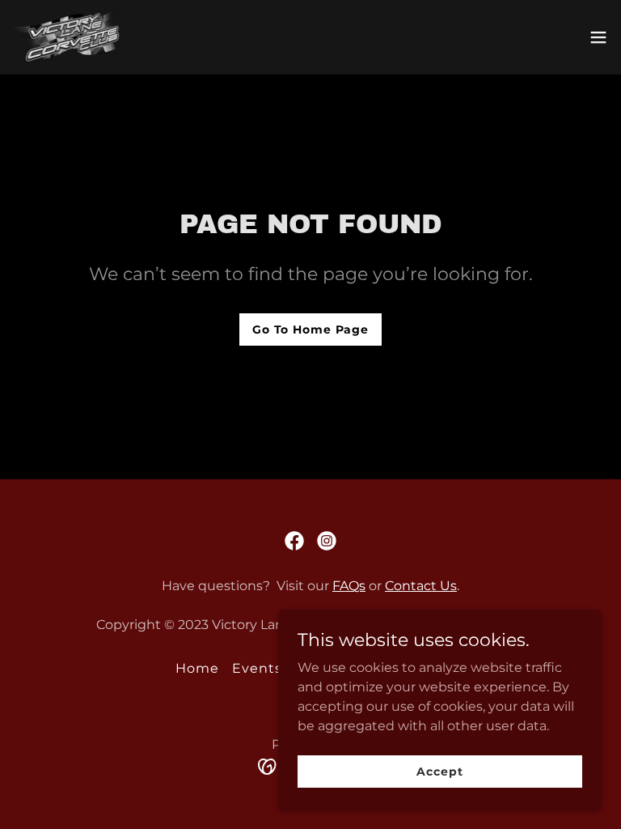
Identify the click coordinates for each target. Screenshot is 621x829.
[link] (67, 37)
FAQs (348, 585)
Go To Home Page (310, 329)
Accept (439, 770)
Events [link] (257, 668)
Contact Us (421, 585)
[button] (598, 37)
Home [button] (197, 668)
